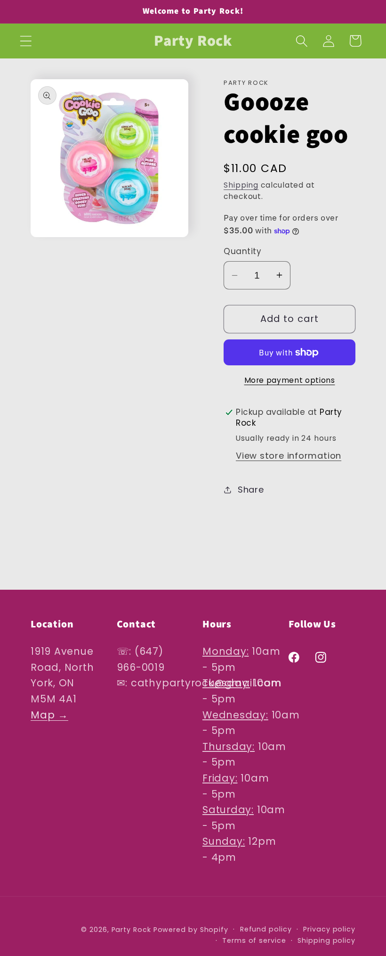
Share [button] (251, 489)
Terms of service (254, 940)
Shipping (241, 185)
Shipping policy (326, 940)
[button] (25, 40)
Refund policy (266, 929)
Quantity (242, 251)
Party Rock (131, 929)
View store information (288, 456)
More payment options (289, 380)
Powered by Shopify (190, 929)
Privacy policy (329, 929)
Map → (49, 715)
